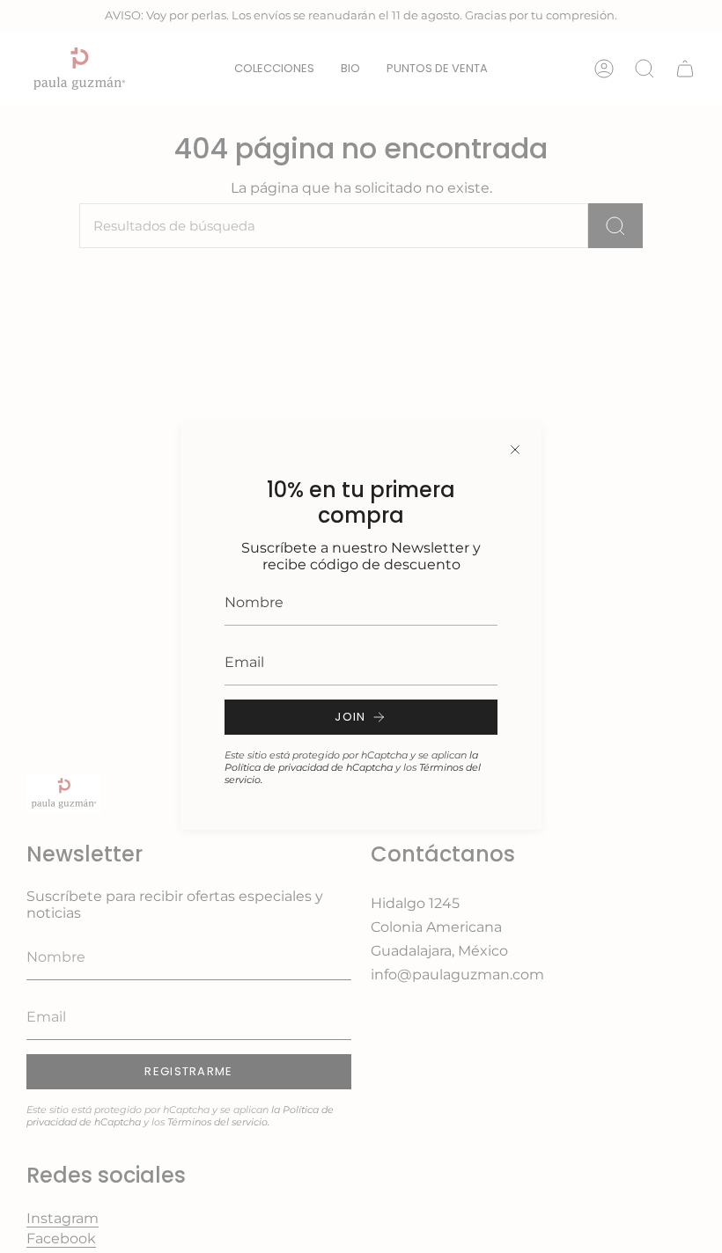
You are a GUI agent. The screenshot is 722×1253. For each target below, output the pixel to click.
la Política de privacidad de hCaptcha (351, 761)
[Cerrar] (515, 449)
